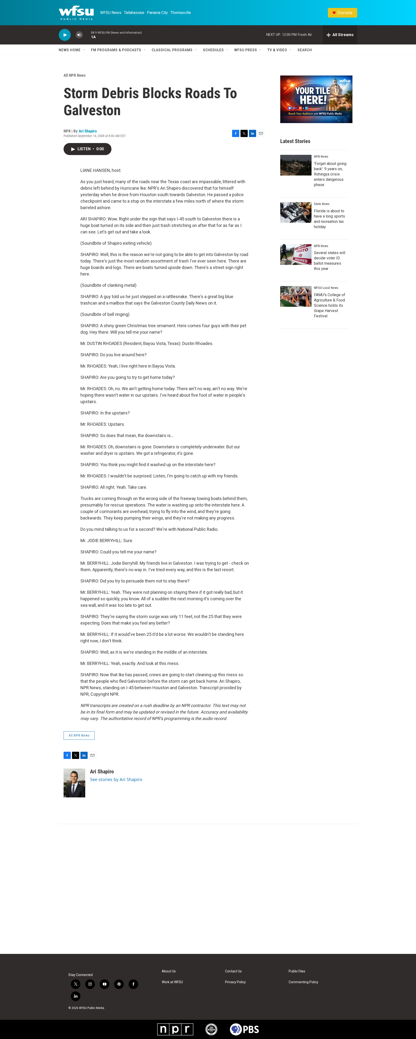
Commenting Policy (303, 982)
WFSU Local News (326, 288)
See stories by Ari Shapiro (116, 779)
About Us (169, 971)
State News (321, 204)
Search (305, 50)
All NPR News (75, 75)
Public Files (297, 971)
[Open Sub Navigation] (84, 50)
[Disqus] (208, 889)
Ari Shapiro (88, 131)
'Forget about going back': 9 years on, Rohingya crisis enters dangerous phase (330, 174)
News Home (70, 50)
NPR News (321, 156)
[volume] (79, 35)
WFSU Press (245, 50)
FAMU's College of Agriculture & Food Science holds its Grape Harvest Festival (329, 305)
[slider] (87, 34)
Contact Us (233, 971)
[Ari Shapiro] (74, 783)
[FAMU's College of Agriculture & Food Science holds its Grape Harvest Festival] (296, 296)
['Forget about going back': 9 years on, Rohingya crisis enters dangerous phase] (296, 165)
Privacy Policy (235, 982)
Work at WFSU (172, 982)
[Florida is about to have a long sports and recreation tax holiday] (296, 212)
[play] (65, 35)
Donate (345, 12)
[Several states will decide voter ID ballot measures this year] (296, 254)
